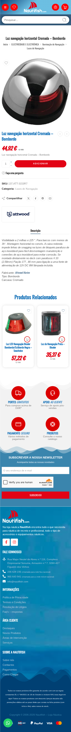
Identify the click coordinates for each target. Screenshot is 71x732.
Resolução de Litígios (15, 607)
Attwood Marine (22, 272)
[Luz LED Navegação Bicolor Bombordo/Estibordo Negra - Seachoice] (18, 323)
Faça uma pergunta (14, 173)
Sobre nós (8, 660)
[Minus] (11, 165)
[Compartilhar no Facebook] (35, 198)
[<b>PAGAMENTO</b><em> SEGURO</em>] (18, 424)
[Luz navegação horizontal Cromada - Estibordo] (66, 133)
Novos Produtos (12, 633)
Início (5, 44)
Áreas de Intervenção (15, 637)
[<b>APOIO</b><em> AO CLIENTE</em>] (53, 393)
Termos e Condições (14, 602)
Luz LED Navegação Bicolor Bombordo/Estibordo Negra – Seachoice (18, 347)
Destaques (9, 628)
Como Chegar (10, 674)
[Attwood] (18, 214)
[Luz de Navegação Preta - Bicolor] (53, 323)
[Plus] (11, 162)
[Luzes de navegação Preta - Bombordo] (60, 133)
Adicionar (40, 163)
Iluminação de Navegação (53, 44)
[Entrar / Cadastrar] (55, 7)
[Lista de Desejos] (6, 63)
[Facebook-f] (6, 542)
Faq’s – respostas (13, 611)
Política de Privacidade (15, 597)
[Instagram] (14, 542)
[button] (27, 339)
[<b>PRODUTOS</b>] (53, 424)
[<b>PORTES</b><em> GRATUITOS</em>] (18, 393)
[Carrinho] (65, 7)
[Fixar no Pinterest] (42, 198)
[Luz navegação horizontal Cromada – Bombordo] (35, 92)
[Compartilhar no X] (28, 198)
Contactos (8, 664)
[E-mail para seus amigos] (50, 198)
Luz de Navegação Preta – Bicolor (53, 345)
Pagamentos (10, 669)
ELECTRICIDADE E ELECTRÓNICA (25, 44)
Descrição (35, 230)
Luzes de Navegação (35, 48)
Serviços (8, 642)
